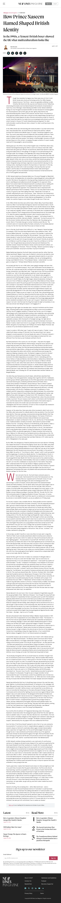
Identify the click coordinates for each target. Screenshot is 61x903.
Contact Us (28, 881)
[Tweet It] (16, 53)
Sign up (48, 3)
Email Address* (7, 854)
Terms (42, 893)
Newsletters (28, 884)
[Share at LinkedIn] (12, 53)
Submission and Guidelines (48, 878)
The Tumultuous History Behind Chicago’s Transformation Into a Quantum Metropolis (46, 839)
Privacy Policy (28, 893)
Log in (55, 3)
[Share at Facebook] (8, 53)
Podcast (43, 881)
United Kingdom (12, 13)
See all (27, 812)
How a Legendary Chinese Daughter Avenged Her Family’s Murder (46, 820)
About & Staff (29, 878)
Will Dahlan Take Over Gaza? (12, 827)
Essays (6, 13)
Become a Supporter (47, 884)
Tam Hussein (13, 46)
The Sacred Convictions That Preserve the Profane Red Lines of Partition (46, 829)
